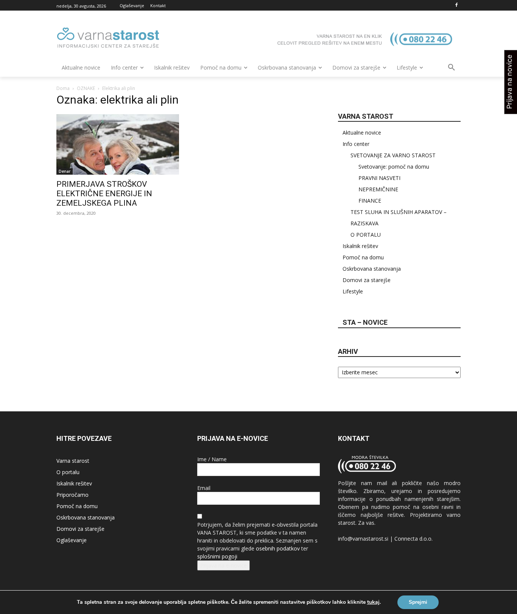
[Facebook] (456, 5)
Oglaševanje (71, 540)
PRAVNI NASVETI (379, 177)
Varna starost (72, 460)
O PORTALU (365, 234)
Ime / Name (212, 459)
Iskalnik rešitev (360, 246)
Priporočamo (72, 494)
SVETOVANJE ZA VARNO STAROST (393, 155)
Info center (356, 143)
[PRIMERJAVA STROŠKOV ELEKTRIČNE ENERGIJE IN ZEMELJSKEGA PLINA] (117, 144)
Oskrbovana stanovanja (372, 268)
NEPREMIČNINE (378, 189)
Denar (64, 171)
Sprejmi (418, 602)
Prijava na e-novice (223, 565)
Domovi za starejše (367, 280)
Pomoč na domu (363, 257)
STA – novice (365, 322)
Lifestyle (353, 291)
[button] (451, 68)
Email (203, 488)
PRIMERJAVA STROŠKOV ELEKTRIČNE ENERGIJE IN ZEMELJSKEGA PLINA (104, 194)
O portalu (67, 472)
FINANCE (369, 200)
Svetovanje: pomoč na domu (393, 166)
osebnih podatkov (278, 548)
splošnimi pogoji (217, 556)
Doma (63, 88)
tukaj (373, 602)
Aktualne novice (362, 132)
